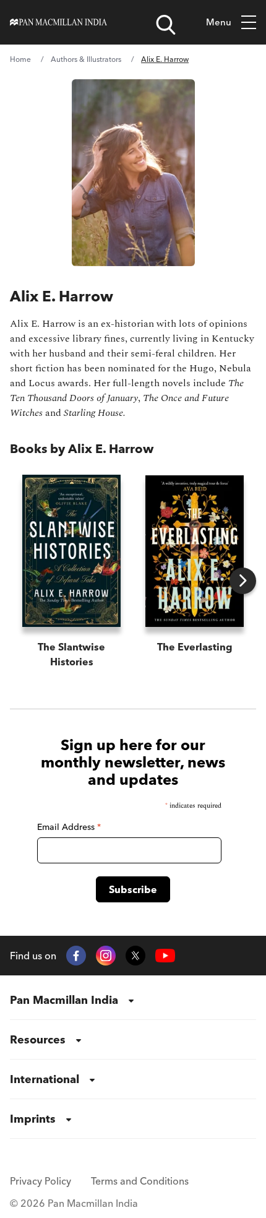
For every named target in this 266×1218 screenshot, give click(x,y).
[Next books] (243, 581)
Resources (38, 1039)
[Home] (58, 22)
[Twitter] (135, 955)
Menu (218, 22)
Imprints (33, 1119)
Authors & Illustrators (86, 59)
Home (20, 59)
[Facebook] (76, 955)
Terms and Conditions (140, 1181)
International (44, 1079)
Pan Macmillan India (64, 1000)
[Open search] (166, 25)
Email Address (69, 826)
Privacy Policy (40, 1181)
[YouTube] (165, 956)
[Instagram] (106, 955)
